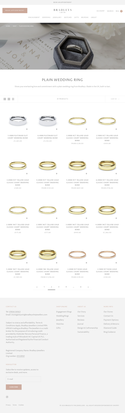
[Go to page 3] (88, 287)
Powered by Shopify (111, 405)
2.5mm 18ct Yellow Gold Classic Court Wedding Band (47, 227)
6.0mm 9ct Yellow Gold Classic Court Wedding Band (107, 182)
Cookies (21, 405)
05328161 (21, 356)
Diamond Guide (110, 328)
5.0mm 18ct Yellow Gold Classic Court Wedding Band (17, 271)
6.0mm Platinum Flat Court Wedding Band (47, 137)
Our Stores (108, 312)
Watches (68, 17)
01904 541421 (15, 312)
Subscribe (13, 387)
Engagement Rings (64, 312)
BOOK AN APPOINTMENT (62, 2)
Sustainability (83, 332)
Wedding (46, 17)
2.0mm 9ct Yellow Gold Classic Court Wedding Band (77, 138)
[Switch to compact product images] (13, 99)
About (94, 17)
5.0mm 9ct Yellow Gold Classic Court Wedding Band (77, 182)
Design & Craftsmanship (88, 328)
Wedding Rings (62, 316)
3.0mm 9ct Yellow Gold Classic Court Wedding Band (18, 182)
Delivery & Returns (111, 324)
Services (81, 316)
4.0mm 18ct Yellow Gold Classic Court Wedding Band (107, 227)
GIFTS (76, 17)
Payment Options (111, 320)
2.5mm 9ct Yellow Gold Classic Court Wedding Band (107, 138)
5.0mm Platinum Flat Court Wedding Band (18, 137)
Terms (15, 405)
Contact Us (108, 316)
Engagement (34, 17)
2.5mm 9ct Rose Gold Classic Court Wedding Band (107, 271)
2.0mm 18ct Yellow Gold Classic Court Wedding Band (17, 227)
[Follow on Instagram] (7, 397)
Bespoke (85, 17)
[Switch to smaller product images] (9, 99)
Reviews (81, 320)
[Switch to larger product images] (5, 99)
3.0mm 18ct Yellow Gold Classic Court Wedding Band (77, 227)
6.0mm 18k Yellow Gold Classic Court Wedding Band (47, 271)
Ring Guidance (109, 332)
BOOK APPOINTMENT (14, 10)
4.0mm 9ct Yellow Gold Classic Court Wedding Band (47, 182)
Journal (80, 324)
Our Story (82, 312)
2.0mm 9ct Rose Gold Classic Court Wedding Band (77, 271)
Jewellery (57, 17)
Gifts (58, 328)
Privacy (8, 405)
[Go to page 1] (37, 287)
